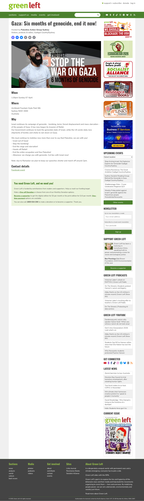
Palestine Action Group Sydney (35, 29)
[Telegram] (121, 363)
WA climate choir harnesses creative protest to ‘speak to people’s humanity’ (115, 390)
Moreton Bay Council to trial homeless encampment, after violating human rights (116, 375)
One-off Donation (27, 192)
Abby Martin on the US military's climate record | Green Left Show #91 (117, 294)
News (11, 468)
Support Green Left (115, 239)
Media (34, 14)
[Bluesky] (21, 37)
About (49, 468)
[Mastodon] (13, 37)
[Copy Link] (34, 37)
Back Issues (13, 478)
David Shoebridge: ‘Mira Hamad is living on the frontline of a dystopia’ (117, 398)
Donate (126, 3)
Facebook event (18, 170)
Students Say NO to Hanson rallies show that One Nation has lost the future (118, 344)
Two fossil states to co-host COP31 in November (115, 382)
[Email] (29, 37)
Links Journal (71, 468)
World (11, 473)
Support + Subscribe (113, 3)
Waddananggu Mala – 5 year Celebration (115, 185)
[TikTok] (114, 363)
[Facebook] (17, 37)
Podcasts (31, 471)
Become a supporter (22, 196)
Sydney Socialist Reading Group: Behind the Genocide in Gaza (117, 177)
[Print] (25, 37)
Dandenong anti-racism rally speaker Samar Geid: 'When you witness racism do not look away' (117, 321)
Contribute (51, 471)
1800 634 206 (32, 202)
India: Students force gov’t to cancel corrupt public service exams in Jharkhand (116, 406)
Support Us (24, 14)
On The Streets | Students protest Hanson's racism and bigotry (118, 287)
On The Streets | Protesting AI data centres (116, 308)
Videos (30, 473)
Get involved (53, 14)
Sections (13, 14)
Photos (30, 468)
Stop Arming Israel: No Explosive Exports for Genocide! (117, 162)
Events (42, 14)
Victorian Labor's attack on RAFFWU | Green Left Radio (116, 281)
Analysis (12, 471)
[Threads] (128, 363)
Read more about (96, 493)
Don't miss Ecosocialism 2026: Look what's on (116, 329)
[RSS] (131, 363)
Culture (11, 476)
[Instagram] (118, 363)
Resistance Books (73, 471)
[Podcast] (109, 363)
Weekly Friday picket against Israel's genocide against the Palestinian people (116, 192)
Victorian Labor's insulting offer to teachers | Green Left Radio (118, 301)
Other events (118, 202)
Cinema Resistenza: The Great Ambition (116, 171)
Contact (50, 473)
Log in (132, 3)
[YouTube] (105, 363)
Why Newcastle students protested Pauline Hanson (115, 352)
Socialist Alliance (72, 473)
